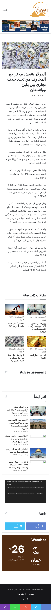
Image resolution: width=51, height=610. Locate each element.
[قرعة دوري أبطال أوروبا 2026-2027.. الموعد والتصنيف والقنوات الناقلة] (38, 465)
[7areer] (39, 9)
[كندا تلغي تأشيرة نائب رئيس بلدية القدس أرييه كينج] (38, 453)
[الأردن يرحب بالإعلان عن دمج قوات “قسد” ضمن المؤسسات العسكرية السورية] (38, 424)
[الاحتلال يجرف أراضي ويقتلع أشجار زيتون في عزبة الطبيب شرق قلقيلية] (38, 440)
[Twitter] (24, 599)
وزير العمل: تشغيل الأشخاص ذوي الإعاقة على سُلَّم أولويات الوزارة (17, 410)
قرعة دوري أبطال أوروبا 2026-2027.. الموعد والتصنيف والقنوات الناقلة (18, 465)
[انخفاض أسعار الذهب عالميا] (36, 341)
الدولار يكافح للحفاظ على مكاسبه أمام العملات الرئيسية (16, 358)
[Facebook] (27, 599)
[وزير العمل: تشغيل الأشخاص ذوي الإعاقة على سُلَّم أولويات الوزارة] (36, 309)
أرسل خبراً (21, 594)
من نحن (31, 594)
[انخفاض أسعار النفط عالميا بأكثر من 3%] (14, 309)
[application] (25, 491)
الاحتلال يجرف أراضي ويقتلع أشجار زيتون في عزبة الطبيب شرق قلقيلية (16, 439)
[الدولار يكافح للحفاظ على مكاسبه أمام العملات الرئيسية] (14, 341)
